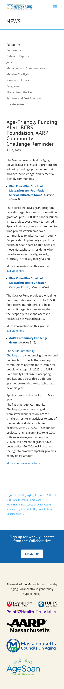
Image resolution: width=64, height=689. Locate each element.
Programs (12, 86)
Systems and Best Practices (24, 98)
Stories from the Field (20, 92)
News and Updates (18, 80)
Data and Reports (17, 56)
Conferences (14, 50)
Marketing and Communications (27, 68)
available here (15, 271)
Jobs (9, 62)
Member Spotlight (18, 74)
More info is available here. (23, 463)
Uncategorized (15, 104)
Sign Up (32, 554)
